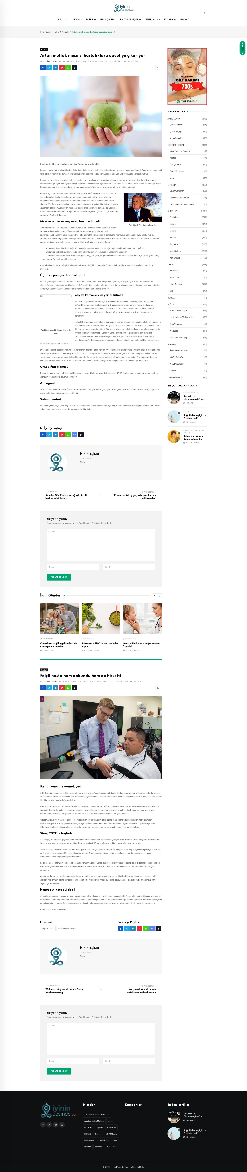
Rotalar (173, 370)
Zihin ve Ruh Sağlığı (178, 337)
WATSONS (111, 1147)
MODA (76, 20)
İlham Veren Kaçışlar (179, 350)
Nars (115, 1140)
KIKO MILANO (111, 1134)
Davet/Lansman (177, 191)
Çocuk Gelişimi (46, 639)
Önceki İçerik (54, 492)
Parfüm (173, 237)
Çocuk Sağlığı (129, 639)
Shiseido (98, 1147)
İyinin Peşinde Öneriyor (180, 151)
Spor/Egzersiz (176, 324)
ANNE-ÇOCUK (107, 20)
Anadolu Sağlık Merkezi (94, 1121)
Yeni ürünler (175, 258)
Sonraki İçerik (147, 492)
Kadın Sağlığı (88, 639)
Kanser (98, 1134)
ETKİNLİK (168, 20)
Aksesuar (174, 270)
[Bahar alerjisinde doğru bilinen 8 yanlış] (173, 436)
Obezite (87, 1147)
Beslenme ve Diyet (178, 310)
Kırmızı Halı (175, 277)
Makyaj (173, 231)
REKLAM (171, 298)
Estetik (173, 224)
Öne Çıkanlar (175, 164)
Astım (110, 1121)
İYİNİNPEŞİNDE (51, 61)
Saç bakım (174, 244)
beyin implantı (48, 928)
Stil (171, 291)
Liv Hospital (89, 1140)
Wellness (174, 331)
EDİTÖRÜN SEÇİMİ (129, 20)
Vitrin (172, 178)
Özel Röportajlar (177, 171)
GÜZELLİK (62, 20)
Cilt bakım (174, 217)
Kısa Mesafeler (177, 364)
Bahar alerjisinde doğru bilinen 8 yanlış (193, 439)
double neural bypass (67, 928)
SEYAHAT (184, 20)
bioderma (88, 1127)
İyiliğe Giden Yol (177, 357)
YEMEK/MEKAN (152, 20)
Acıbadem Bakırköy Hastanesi (96, 1114)
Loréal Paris (104, 1140)
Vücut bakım (175, 251)
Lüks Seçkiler (176, 284)
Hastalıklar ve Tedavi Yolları (182, 317)
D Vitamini (111, 1127)
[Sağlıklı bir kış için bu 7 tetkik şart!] (173, 416)
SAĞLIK (90, 20)
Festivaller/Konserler (179, 198)
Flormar (87, 1134)
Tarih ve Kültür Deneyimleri (182, 204)
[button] (154, 595)
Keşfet (173, 158)
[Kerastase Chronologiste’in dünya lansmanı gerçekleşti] (173, 397)
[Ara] (205, 12)
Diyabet (100, 1127)
